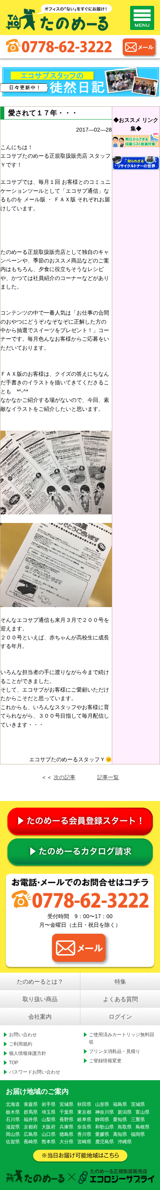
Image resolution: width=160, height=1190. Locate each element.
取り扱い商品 (40, 999)
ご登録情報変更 (105, 1060)
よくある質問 (120, 999)
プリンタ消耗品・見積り (114, 1051)
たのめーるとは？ (40, 981)
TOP (13, 1062)
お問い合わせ (23, 1034)
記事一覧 (108, 777)
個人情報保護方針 (27, 1053)
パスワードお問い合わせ (34, 1072)
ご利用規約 (20, 1044)
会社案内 (40, 1016)
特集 (120, 981)
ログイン (120, 1016)
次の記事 (64, 777)
